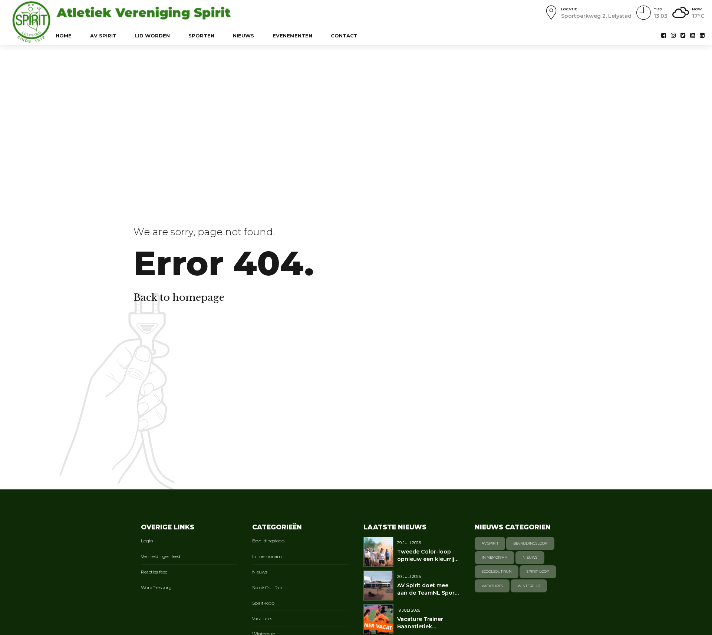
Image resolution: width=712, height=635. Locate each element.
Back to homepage (179, 297)
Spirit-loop (263, 603)
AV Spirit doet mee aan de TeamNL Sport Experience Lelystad (427, 593)
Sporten (201, 36)
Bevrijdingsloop (268, 540)
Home (64, 36)
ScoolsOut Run (268, 587)
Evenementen (292, 36)
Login (147, 540)
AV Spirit (103, 36)
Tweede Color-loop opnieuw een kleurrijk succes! (427, 559)
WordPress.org (156, 587)
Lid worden (152, 36)
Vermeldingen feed (160, 556)
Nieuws (243, 36)
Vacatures (262, 618)
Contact (344, 36)
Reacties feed (154, 572)
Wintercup (529, 586)
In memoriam (267, 556)
